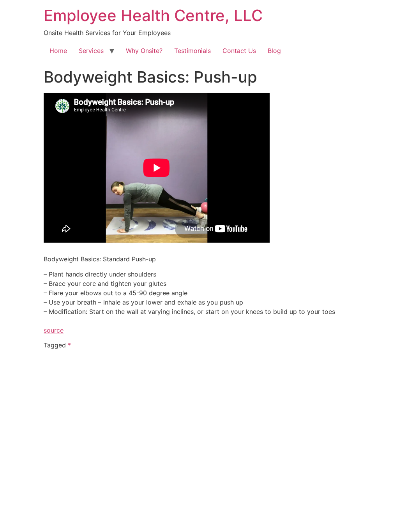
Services (91, 51)
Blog (274, 51)
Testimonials (192, 51)
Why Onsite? (144, 51)
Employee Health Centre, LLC (153, 15)
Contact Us (239, 51)
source (54, 330)
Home (58, 51)
